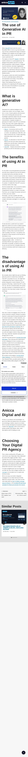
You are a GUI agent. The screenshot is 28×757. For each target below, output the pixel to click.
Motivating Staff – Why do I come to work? (20, 493)
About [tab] (23, 366)
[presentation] (14, 517)
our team (4, 472)
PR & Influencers (6, 21)
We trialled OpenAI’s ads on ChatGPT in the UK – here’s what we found (13, 527)
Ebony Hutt (5, 37)
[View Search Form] (22, 2)
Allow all (14, 388)
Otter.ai (6, 129)
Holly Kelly (6, 531)
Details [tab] (14, 366)
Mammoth (11, 426)
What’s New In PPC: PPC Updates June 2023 (7, 494)
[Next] (24, 523)
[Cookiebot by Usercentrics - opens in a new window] (21, 363)
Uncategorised (14, 21)
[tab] (11, 537)
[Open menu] (25, 3)
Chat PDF (6, 146)
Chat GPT (7, 48)
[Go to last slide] (4, 523)
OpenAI (16, 59)
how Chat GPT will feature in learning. (11, 326)
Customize (13, 392)
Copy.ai (6, 139)
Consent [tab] (5, 366)
